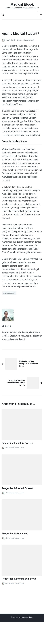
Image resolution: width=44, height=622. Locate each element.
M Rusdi (12, 40)
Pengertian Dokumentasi (15, 533)
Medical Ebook (22, 4)
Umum (19, 40)
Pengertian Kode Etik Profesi (17, 443)
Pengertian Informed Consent (17, 488)
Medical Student (9, 293)
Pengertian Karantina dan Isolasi (19, 578)
